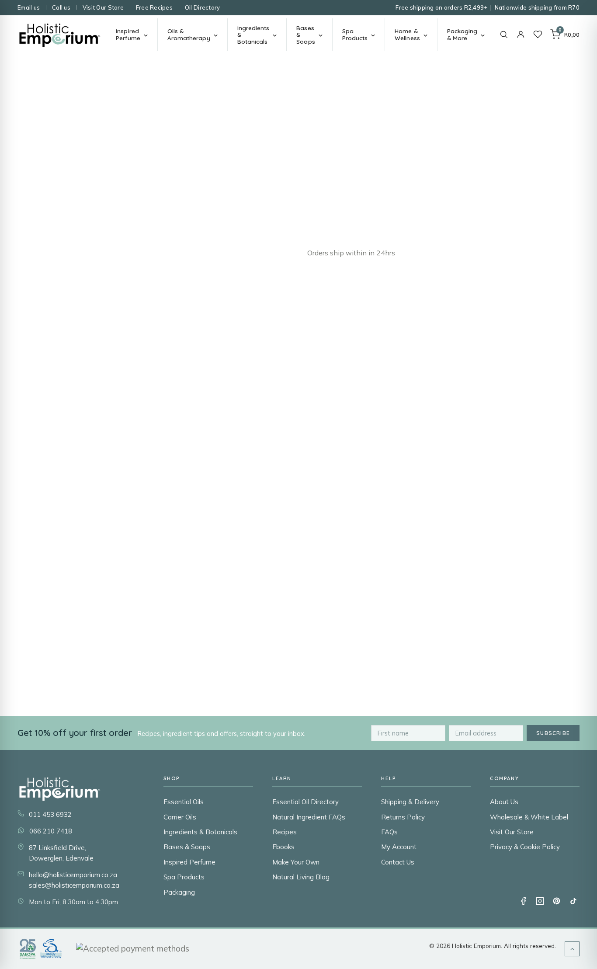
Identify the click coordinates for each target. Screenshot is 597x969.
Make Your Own (295, 862)
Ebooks (283, 847)
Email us (28, 7)
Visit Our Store (103, 7)
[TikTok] (573, 900)
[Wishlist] (537, 34)
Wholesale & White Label (529, 817)
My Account (399, 847)
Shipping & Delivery (410, 802)
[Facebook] (523, 900)
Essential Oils (183, 802)
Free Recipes (154, 7)
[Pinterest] (556, 900)
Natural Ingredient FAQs (308, 817)
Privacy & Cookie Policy (525, 847)
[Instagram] (539, 900)
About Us (504, 802)
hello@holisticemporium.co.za (73, 875)
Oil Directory (202, 7)
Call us (61, 7)
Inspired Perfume (189, 862)
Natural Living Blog (301, 877)
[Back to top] (572, 948)
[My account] (520, 34)
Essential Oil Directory (305, 802)
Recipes (284, 832)
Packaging (179, 892)
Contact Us (397, 862)
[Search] (503, 34)
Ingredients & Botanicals (200, 832)
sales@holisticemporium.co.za (74, 885)
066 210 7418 (50, 831)
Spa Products (184, 877)
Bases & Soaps (186, 847)
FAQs (389, 832)
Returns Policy (403, 817)
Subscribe (553, 733)
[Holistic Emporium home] (59, 34)
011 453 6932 (50, 814)
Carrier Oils (179, 817)
